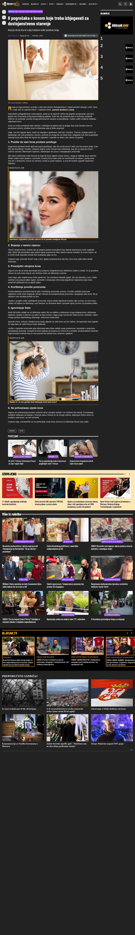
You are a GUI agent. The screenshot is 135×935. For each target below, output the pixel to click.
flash (16, 36)
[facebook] (4, 12)
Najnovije (35, 4)
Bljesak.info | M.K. (25, 36)
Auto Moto (93, 4)
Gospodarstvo (71, 4)
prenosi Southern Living (63, 110)
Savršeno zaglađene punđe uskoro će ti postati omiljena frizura (37, 239)
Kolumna (82, 4)
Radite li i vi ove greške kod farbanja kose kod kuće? (33, 402)
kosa (22, 431)
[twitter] (4, 17)
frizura (12, 431)
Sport (51, 4)
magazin (10, 36)
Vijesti (43, 4)
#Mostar (25, 4)
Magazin (60, 4)
